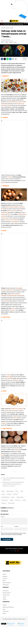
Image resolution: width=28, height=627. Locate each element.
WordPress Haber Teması (19, 619)
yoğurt (24, 500)
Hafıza (3, 494)
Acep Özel (5, 578)
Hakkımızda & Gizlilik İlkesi (8, 607)
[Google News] (24, 59)
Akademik (5, 576)
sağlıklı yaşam (20, 497)
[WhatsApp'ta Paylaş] (7, 59)
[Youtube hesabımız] (17, 551)
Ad (2, 526)
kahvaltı (9, 494)
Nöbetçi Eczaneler (6, 592)
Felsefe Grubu (6, 584)
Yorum (3, 516)
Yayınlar (4, 597)
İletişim (4, 613)
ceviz (17, 491)
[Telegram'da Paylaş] (10, 59)
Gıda (22, 491)
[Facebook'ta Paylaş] (2, 59)
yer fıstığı (18, 500)
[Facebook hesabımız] (11, 551)
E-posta (17, 526)
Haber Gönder (6, 611)
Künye (4, 609)
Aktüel (4, 580)
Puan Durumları (6, 594)
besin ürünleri (10, 491)
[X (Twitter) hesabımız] (13, 551)
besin (3, 491)
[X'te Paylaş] (5, 59)
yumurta (4, 503)
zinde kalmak (11, 503)
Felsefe (4, 574)
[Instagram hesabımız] (15, 551)
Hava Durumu (6, 590)
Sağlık (11, 42)
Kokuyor (16, 494)
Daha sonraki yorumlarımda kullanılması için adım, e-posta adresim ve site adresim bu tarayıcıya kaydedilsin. (13, 534)
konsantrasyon (5, 497)
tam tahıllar (5, 500)
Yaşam (15, 42)
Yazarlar (4, 599)
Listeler (6, 42)
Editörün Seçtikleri (6, 582)
